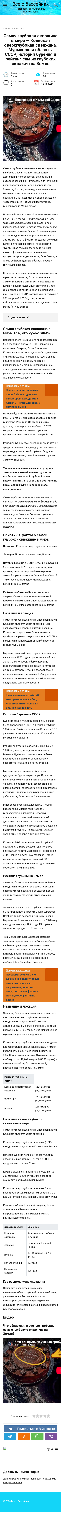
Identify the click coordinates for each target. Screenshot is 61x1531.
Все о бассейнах (30, 4)
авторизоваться (12, 1482)
